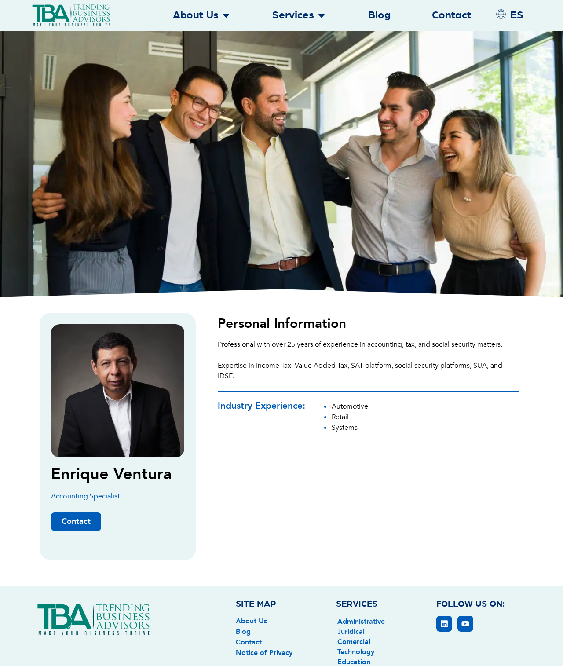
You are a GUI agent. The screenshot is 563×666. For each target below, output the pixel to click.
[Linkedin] (444, 624)
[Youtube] (465, 624)
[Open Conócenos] (226, 15)
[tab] (382, 621)
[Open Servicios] (321, 15)
